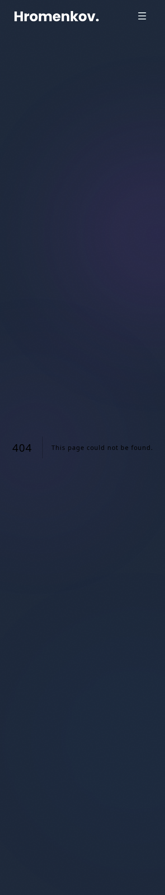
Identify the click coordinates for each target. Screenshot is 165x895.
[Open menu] (142, 16)
